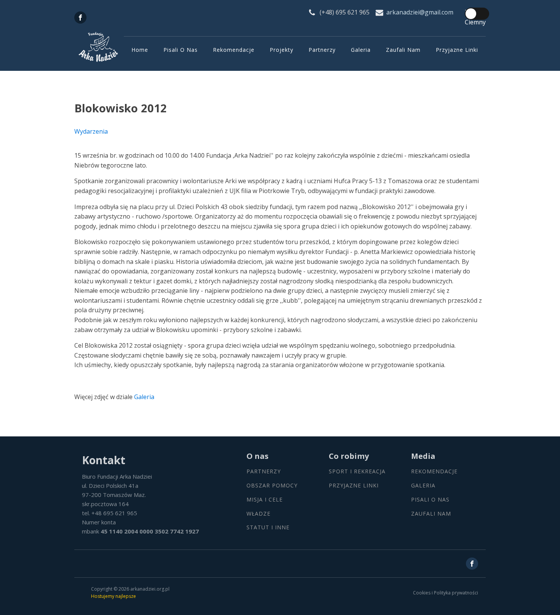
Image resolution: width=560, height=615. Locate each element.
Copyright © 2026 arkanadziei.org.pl (130, 589)
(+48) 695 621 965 (345, 12)
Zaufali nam (403, 49)
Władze (258, 514)
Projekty (281, 49)
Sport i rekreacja (357, 471)
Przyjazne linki (457, 49)
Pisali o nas (180, 49)
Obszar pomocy (272, 485)
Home (139, 49)
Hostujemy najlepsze (113, 596)
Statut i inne (268, 527)
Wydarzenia (91, 131)
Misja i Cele (264, 500)
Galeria (361, 49)
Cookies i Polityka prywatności (445, 592)
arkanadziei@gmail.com (419, 12)
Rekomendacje (233, 49)
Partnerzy (322, 49)
